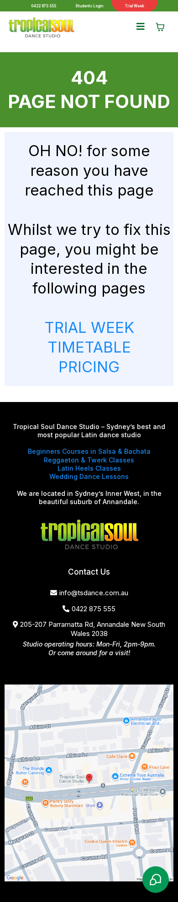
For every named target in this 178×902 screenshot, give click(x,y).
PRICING (89, 367)
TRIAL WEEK (89, 327)
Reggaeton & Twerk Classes (89, 460)
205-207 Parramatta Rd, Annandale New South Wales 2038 (92, 629)
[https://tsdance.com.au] (41, 27)
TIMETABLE (89, 347)
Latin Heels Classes (89, 468)
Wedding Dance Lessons (89, 476)
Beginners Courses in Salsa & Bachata (89, 451)
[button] (140, 27)
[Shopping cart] (160, 27)
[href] (89, 783)
